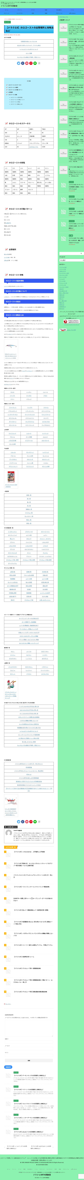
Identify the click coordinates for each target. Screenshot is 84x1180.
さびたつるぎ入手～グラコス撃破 (29, 636)
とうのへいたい (12, 531)
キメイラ (46, 418)
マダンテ (11, 378)
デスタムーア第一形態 (12, 560)
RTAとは (28, 774)
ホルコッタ (30, 459)
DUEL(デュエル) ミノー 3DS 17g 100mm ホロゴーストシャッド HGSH (10, 356)
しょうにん (29, 658)
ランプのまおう (46, 425)
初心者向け (59, 10)
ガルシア (28, 538)
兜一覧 (29, 505)
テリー (12, 399)
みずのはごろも (34, 147)
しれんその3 (28, 546)
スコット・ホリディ (45, 538)
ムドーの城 (45, 579)
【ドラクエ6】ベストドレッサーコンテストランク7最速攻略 (31, 887)
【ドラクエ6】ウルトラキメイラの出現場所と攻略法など (30, 1103)
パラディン (45, 667)
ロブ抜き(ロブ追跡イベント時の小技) (29, 738)
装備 (46, 13)
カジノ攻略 (29, 53)
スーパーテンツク (30, 414)
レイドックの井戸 (45, 593)
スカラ (23, 371)
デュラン (45, 553)
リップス (29, 407)
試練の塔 (28, 572)
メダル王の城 (12, 440)
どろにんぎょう (12, 411)
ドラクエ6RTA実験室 (9, 6)
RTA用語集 (29, 767)
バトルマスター (12, 667)
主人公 (12, 392)
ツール (72, 10)
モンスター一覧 (29, 516)
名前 (6, 1039)
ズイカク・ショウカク (45, 556)
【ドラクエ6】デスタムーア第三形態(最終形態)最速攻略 (30, 992)
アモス (45, 395)
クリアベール (29, 440)
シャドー (6, 286)
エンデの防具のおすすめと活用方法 (29, 724)
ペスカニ (45, 463)
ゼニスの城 (12, 444)
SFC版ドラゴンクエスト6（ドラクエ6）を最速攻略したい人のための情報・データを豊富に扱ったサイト (42, 1172)
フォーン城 (30, 463)
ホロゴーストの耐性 (13, 87)
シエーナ (28, 433)
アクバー (28, 556)
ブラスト (12, 542)
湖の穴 (13, 600)
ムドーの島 (29, 579)
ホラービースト (45, 531)
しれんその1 (45, 542)
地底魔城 (12, 579)
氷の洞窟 (45, 589)
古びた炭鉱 (45, 596)
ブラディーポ (29, 531)
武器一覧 (28, 495)
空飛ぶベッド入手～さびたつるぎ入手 (28, 632)
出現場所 (11, 92)
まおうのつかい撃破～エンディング (29, 643)
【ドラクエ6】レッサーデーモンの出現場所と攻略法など (30, 1117)
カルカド (45, 437)
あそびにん (45, 658)
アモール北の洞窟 (29, 575)
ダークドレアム (12, 563)
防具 (33, 13)
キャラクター (20, 13)
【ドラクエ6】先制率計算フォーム (24, 957)
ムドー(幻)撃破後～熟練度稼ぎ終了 (29, 625)
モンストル (46, 456)
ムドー (45, 535)
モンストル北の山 (13, 582)
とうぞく (44, 655)
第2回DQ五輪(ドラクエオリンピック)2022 (29, 785)
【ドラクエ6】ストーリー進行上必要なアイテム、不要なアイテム (33, 945)
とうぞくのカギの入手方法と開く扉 (29, 706)
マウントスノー (13, 466)
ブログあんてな (63, 17)
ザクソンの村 (45, 466)
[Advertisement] (29, 71)
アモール (12, 437)
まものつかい (12, 658)
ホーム (6, 10)
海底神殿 (28, 593)
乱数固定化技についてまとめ (29, 41)
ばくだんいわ (12, 418)
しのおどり (8, 223)
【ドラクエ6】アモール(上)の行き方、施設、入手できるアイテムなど (76, 41)
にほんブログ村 (71, 330)
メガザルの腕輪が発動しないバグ (29, 720)
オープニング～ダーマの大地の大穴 (29, 618)
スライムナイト (30, 418)
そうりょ (12, 655)
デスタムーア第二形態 (29, 560)
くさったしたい (30, 411)
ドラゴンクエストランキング (71, 324)
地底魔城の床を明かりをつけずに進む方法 (29, 727)
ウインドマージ (46, 414)
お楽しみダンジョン (45, 600)
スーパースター (45, 670)
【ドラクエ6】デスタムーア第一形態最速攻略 (27, 968)
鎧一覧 (29, 498)
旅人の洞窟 (29, 582)
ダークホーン (12, 421)
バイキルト (29, 371)
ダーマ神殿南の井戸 (12, 586)
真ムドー (12, 538)
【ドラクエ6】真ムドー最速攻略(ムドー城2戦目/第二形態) (31, 910)
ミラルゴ (45, 546)
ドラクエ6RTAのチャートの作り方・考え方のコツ (29, 764)
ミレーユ (45, 392)
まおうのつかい (29, 549)
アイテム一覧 (29, 513)
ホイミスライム (46, 411)
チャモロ (28, 395)
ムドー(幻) (29, 535)
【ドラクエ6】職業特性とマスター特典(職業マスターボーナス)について (76, 152)
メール (7, 1045)
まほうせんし (29, 667)
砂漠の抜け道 (45, 582)
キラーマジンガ (12, 553)
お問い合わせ (72, 13)
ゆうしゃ (12, 674)
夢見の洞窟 (13, 575)
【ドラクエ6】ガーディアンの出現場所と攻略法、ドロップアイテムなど (76, 187)
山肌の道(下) (12, 596)
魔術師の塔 (13, 589)
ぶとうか (28, 651)
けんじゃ (12, 670)
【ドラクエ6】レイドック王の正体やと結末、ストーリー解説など (76, 226)
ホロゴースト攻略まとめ (16, 104)
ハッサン (28, 392)
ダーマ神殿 (29, 437)
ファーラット (12, 407)
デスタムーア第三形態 (45, 560)
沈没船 (29, 589)
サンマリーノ (30, 452)
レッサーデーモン (13, 414)
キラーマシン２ (30, 425)
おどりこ (28, 655)
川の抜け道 (45, 572)
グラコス (12, 549)
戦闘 (46, 10)
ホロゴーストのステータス (15, 85)
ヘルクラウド (45, 549)
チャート (20, 10)
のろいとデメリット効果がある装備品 (28, 717)
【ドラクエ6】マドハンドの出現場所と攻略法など (28, 1089)
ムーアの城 (6, 257)
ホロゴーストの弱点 (15, 101)
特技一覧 (28, 523)
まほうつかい (45, 651)
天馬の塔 (6, 260)
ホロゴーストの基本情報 (16, 97)
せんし (13, 651)
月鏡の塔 (45, 575)
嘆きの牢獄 (6, 254)
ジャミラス (29, 542)
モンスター (8, 1004)
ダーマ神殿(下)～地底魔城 (29, 622)
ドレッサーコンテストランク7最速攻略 (29, 735)
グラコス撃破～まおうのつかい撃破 (29, 639)
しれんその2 (12, 546)
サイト (6, 1052)
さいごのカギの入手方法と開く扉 (29, 713)
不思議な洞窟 (12, 593)
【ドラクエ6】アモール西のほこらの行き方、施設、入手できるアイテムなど (76, 240)
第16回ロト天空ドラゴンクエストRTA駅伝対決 (29, 781)
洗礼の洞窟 (29, 586)
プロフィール (59, 13)
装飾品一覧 (29, 509)
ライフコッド (12, 433)
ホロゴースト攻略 (13, 94)
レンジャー (29, 670)
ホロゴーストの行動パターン (15, 89)
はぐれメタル (46, 421)
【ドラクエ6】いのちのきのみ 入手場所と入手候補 (29, 852)
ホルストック (45, 459)
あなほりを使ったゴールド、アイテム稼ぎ (29, 45)
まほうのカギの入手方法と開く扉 (29, 710)
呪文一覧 (28, 520)
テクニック (6, 13)
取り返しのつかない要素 (29, 742)
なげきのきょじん (12, 556)
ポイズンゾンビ (12, 535)
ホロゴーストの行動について (18, 99)
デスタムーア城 (29, 600)
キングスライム (30, 421)
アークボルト (13, 459)
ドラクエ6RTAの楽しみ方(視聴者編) (29, 778)
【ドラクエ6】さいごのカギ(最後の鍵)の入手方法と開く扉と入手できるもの (76, 87)
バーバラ (12, 395)
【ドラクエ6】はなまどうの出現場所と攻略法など (28, 1132)
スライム (46, 407)
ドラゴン (28, 674)
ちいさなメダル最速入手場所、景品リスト (29, 57)
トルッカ (13, 452)
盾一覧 (29, 502)
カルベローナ (45, 440)
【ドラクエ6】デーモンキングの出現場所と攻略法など (30, 1075)
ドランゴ (28, 399)
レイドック (45, 433)
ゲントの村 (30, 456)
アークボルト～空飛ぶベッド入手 (29, 629)
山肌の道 (12, 572)
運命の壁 (45, 586)
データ (32, 10)
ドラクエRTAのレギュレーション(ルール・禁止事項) (28, 771)
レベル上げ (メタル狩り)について (29, 49)
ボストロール (12, 425)
